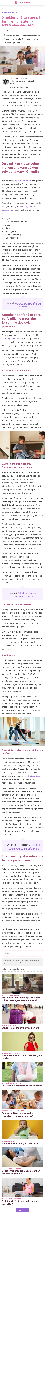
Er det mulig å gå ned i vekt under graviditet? (19, 1202)
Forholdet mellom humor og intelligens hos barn (22, 1056)
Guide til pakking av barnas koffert (20, 1028)
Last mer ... (22, 1210)
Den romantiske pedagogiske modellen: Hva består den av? (17, 1114)
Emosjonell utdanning (11, 1053)
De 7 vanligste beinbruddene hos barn (22, 1085)
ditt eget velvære (11, 338)
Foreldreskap (6, 9)
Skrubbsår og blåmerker (11, 1083)
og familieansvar (23, 181)
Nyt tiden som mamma (9, 12)
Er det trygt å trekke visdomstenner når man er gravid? (21, 1172)
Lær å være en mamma (21, 9)
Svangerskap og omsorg (11, 1168)
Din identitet (34, 776)
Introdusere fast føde (11, 1141)
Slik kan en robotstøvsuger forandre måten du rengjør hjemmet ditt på (21, 999)
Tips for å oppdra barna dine (13, 1111)
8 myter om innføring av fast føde (20, 1143)
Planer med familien (10, 1025)
